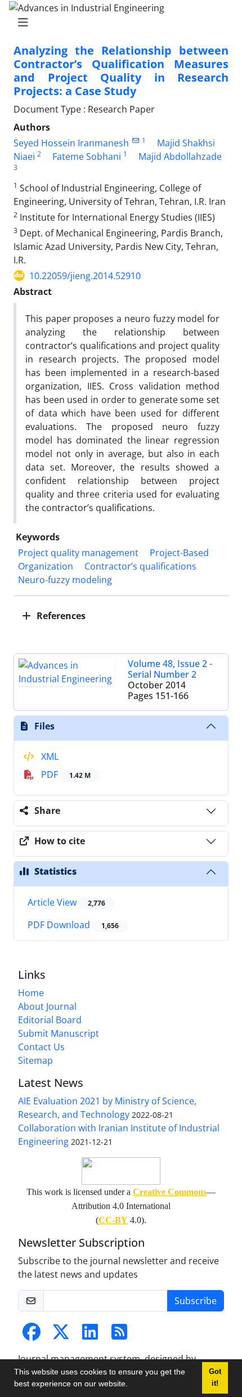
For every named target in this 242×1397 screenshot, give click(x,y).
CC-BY (113, 1220)
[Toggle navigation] (117, 22)
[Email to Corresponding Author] (135, 140)
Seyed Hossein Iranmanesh (71, 143)
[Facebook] (31, 1335)
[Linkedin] (90, 1335)
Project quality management (78, 553)
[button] (131, 1385)
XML (49, 756)
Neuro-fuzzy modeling (65, 580)
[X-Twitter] (60, 1335)
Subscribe (195, 1301)
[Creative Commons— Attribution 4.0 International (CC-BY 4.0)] (121, 1171)
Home (31, 993)
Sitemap (35, 1060)
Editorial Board (50, 1020)
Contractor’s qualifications (140, 566)
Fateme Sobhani (86, 156)
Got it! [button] (215, 1377)
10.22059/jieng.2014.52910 (85, 276)
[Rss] (119, 1335)
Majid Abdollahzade (180, 156)
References (60, 616)
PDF (65, 774)
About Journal (47, 1006)
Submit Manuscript (58, 1033)
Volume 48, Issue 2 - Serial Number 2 (170, 668)
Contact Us (41, 1047)
